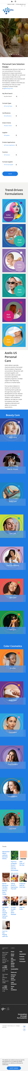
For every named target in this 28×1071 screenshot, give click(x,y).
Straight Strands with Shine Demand (13, 910)
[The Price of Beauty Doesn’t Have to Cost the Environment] (16, 855)
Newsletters (22, 954)
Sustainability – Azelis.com (13, 970)
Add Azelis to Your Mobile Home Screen (13, 962)
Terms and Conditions (13, 988)
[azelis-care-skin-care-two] (11, 579)
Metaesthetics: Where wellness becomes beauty (6, 855)
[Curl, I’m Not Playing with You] (8, 924)
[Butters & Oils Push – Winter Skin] (14, 38)
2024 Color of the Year (21, 863)
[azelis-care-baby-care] (14, 249)
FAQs (20, 951)
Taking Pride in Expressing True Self (14, 886)
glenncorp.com (8, 88)
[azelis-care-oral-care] (14, 224)
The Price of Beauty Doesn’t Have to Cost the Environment (15, 866)
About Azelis (12, 954)
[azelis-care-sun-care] (14, 324)
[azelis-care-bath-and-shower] (11, 451)
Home (12, 951)
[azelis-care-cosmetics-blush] (11, 650)
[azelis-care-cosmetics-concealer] (11, 714)
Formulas (21, 959)
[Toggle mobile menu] (25, 6)
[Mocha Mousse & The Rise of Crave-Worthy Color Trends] (8, 877)
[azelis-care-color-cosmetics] (14, 200)
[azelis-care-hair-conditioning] (11, 547)
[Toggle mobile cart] (21, 6)
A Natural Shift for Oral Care (22, 885)
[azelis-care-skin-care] (14, 274)
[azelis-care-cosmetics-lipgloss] (11, 810)
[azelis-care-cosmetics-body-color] (11, 682)
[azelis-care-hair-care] (14, 299)
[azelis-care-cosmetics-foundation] (11, 778)
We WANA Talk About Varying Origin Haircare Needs (5, 912)
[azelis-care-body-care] (11, 483)
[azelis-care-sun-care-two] (11, 611)
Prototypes (22, 961)
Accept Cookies (14, 1068)
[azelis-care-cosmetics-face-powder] (11, 746)
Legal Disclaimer (13, 983)
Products (21, 956)
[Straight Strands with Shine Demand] (16, 901)
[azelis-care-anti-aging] (11, 419)
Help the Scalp (22, 908)
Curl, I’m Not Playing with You (5, 933)
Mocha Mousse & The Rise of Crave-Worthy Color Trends (5, 889)
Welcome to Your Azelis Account (13, 977)
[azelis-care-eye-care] (11, 515)
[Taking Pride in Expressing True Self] (16, 877)
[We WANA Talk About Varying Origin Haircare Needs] (8, 901)
